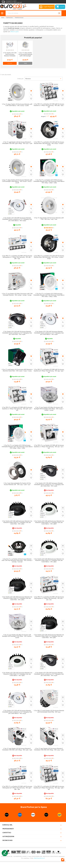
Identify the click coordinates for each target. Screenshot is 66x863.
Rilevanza (43, 79)
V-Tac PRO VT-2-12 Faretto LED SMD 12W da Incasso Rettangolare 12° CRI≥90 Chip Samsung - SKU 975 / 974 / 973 (49, 598)
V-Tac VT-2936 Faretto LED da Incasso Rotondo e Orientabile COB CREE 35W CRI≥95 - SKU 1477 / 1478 (17, 142)
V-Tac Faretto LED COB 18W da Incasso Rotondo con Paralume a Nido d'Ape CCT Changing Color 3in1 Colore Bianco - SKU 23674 (49, 560)
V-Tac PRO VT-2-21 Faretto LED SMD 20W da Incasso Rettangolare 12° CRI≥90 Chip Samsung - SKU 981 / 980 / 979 (17, 257)
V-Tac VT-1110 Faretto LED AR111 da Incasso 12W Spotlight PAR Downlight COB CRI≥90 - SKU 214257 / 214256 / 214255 (49, 409)
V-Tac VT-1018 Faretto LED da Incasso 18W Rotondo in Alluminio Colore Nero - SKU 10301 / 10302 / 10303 (17, 370)
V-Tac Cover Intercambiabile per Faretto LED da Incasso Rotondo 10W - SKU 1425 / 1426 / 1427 (17, 483)
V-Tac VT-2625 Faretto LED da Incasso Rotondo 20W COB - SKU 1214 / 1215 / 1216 (49, 218)
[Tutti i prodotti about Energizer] (33, 814)
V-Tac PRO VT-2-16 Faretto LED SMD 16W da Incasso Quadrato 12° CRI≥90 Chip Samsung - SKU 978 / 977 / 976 (17, 409)
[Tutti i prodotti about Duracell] (6, 814)
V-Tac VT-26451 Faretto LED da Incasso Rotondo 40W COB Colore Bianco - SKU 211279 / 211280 (17, 104)
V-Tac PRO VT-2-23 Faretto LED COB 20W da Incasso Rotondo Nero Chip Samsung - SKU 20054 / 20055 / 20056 (49, 257)
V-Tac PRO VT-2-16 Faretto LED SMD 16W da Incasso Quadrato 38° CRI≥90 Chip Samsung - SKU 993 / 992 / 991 (49, 371)
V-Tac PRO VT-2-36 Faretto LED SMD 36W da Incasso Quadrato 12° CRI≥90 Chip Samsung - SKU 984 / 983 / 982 (49, 105)
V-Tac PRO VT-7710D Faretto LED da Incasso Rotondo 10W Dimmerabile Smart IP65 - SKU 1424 (49, 711)
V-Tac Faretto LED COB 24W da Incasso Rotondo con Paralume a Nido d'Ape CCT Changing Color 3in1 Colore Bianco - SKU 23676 (49, 522)
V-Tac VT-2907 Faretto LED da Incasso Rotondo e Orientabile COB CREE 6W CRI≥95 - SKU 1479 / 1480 (49, 749)
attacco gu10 (14, 31)
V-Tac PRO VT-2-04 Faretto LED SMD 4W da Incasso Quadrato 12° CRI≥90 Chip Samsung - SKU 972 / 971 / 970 (49, 447)
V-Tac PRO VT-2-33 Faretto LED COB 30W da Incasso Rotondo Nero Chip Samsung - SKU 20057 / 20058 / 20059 (49, 143)
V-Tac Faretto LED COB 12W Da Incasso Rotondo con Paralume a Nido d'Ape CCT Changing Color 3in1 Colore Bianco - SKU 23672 (17, 674)
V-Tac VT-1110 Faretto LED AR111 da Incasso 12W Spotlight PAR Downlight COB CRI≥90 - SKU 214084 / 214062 (17, 636)
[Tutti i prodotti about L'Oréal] (46, 814)
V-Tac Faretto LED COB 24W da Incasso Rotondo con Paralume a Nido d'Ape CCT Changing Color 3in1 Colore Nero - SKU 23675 (17, 522)
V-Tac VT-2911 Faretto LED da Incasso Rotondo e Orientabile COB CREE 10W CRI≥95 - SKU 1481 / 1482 (17, 749)
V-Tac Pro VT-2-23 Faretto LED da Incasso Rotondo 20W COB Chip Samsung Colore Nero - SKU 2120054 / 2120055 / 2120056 (17, 560)
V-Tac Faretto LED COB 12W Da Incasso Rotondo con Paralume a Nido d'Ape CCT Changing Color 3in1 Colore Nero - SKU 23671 (49, 636)
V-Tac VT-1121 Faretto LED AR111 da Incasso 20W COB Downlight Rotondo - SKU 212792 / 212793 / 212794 (17, 294)
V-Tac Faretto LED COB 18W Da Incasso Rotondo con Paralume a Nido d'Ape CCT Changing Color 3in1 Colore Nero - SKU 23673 (17, 598)
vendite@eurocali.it (39, 858)
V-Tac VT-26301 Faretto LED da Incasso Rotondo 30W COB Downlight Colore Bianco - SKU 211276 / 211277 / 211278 (25, 56)
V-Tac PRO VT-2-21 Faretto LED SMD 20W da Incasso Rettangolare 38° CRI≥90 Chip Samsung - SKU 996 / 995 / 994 (17, 788)
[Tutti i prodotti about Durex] (19, 814)
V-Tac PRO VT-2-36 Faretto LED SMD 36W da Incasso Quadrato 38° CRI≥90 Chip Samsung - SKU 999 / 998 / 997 (49, 788)
